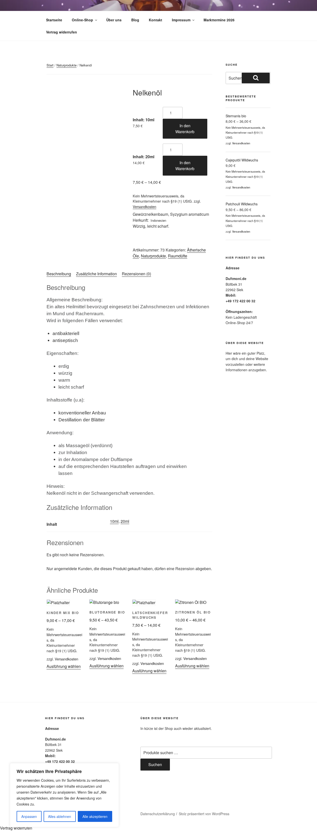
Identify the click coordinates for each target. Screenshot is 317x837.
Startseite (54, 19)
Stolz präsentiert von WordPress (204, 813)
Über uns (114, 19)
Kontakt (155, 19)
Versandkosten (144, 206)
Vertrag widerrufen (61, 32)
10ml (114, 521)
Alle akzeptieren (94, 816)
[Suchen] (256, 78)
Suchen (155, 764)
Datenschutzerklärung (157, 813)
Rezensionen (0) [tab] (136, 274)
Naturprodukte (66, 65)
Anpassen (29, 816)
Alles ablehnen (59, 816)
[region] (64, 795)
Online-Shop (82, 19)
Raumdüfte (177, 256)
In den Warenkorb (184, 128)
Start (50, 65)
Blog (135, 19)
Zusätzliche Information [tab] (96, 274)
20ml (125, 521)
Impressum (181, 19)
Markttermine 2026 (219, 19)
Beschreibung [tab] (59, 274)
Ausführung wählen (64, 666)
